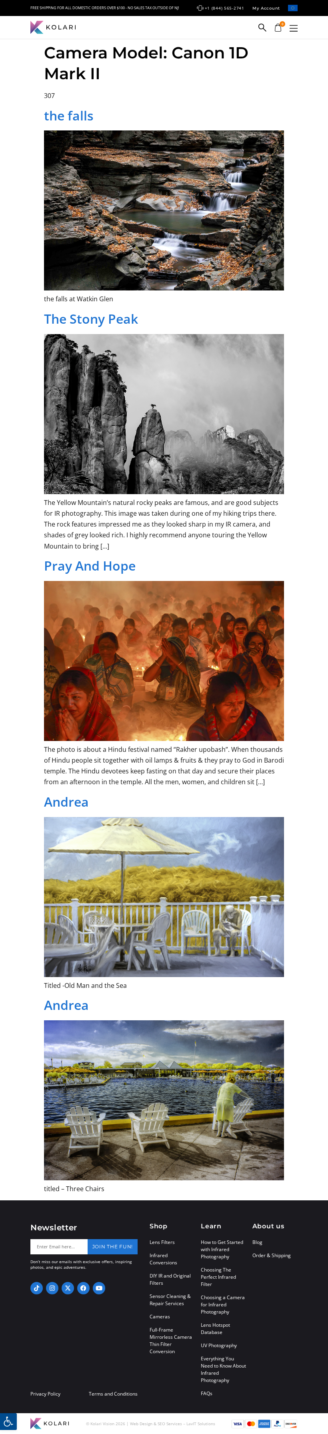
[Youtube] (99, 1288)
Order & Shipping (271, 1255)
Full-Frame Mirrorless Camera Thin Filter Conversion (171, 1340)
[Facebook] (83, 1288)
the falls (69, 115)
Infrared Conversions (163, 1259)
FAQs (206, 1393)
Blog (257, 1242)
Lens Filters (162, 1242)
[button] (294, 28)
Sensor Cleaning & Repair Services (170, 1300)
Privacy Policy (45, 1394)
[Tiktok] (36, 1288)
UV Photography (219, 1345)
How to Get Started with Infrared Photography (222, 1249)
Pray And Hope (90, 565)
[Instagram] (52, 1288)
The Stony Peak (91, 318)
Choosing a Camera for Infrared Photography (223, 1304)
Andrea (66, 801)
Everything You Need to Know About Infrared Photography (223, 1369)
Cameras (160, 1316)
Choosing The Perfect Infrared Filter (218, 1277)
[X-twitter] (68, 1288)
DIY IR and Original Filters (170, 1279)
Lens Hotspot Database (215, 1329)
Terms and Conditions (113, 1394)
